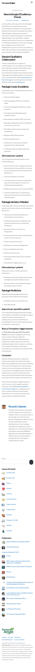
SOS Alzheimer (10, 577)
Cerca (3, 458)
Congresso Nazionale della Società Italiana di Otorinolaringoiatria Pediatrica (19, 583)
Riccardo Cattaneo (12, 20)
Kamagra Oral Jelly (12, 520)
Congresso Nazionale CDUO (10, 552)
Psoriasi (8, 572)
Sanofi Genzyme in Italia (13, 604)
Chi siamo (10, 637)
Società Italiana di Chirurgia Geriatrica (17, 588)
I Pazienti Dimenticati (12, 547)
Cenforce (9, 494)
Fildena (8, 483)
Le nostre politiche (19, 639)
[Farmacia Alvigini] (8, 633)
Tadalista (9, 525)
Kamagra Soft (10, 478)
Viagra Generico (11, 504)
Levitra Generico (11, 499)
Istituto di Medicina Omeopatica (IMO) (17, 542)
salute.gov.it (20, 82)
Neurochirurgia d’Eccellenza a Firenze (17, 15)
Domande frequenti (7, 639)
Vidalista (9, 515)
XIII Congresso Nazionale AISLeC (16, 598)
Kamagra (9, 530)
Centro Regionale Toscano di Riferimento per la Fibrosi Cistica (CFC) (19, 594)
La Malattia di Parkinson (13, 609)
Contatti (4, 637)
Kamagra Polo (10, 472)
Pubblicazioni (25, 20)
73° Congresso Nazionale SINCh (16, 614)
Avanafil (8, 488)
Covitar (8, 556)
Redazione (18, 637)
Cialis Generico (10, 509)
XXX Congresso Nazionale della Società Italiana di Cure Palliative (18, 562)
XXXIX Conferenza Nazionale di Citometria (19, 566)
